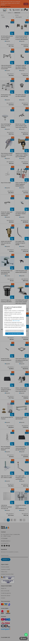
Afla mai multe (16, 320)
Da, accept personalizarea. (14, 333)
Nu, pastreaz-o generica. (14, 331)
